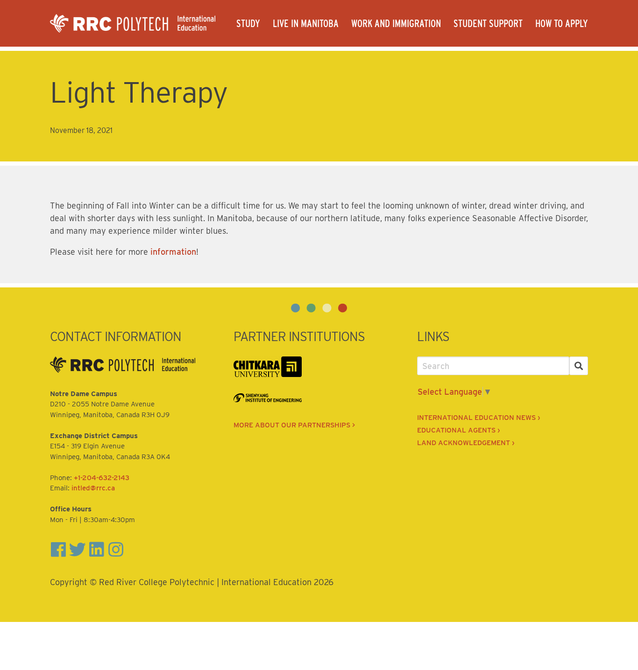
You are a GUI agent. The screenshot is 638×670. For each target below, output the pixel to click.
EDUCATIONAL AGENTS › (458, 430)
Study (248, 23)
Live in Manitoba (306, 23)
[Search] (578, 366)
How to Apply (561, 23)
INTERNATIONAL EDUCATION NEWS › (478, 417)
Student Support (488, 23)
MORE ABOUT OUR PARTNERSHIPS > (294, 425)
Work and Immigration (396, 23)
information (173, 252)
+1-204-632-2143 (101, 478)
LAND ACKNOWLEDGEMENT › (465, 443)
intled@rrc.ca (93, 488)
